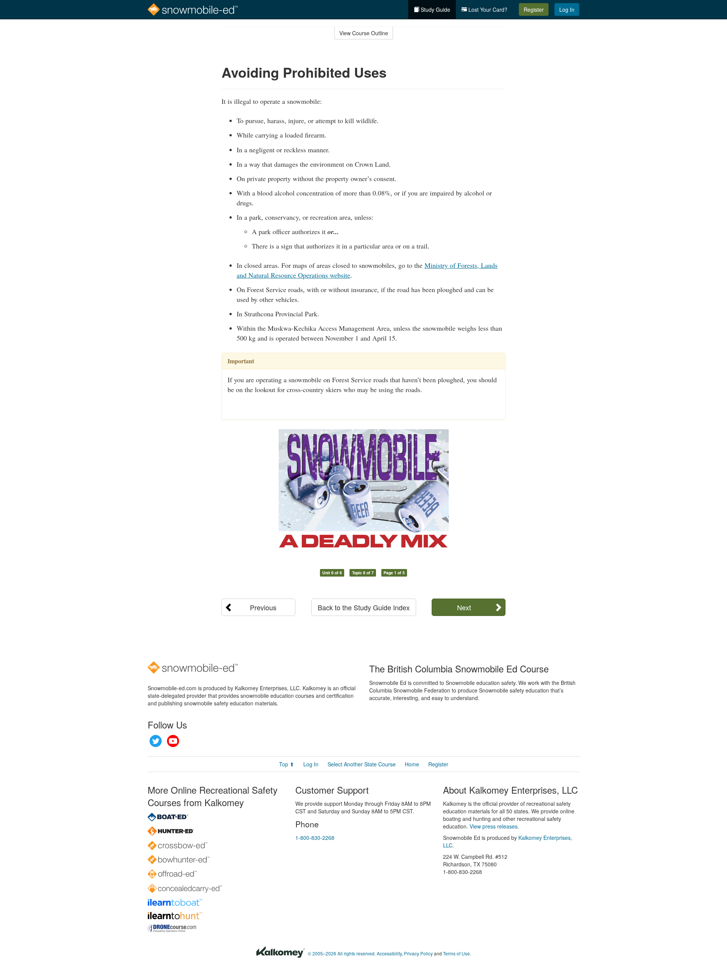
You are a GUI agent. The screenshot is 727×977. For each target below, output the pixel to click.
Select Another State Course (362, 764)
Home (412, 764)
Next (464, 607)
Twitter (156, 741)
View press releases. (494, 826)
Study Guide (434, 9)
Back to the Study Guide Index (364, 607)
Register (534, 9)
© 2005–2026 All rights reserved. (342, 953)
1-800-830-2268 (314, 837)
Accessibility (389, 953)
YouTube (173, 741)
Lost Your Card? (487, 9)
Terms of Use (456, 953)
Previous (263, 607)
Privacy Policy (418, 953)
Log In (566, 9)
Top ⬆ (286, 764)
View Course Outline (363, 33)
